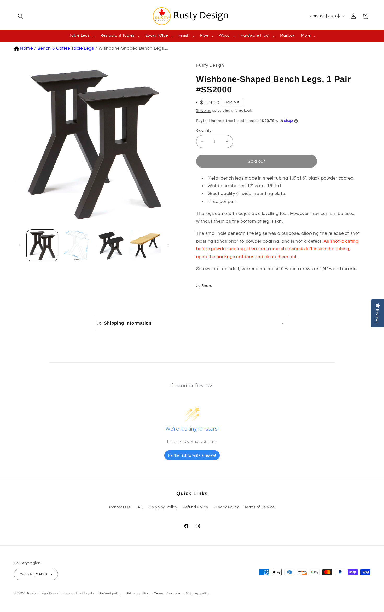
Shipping (203, 110)
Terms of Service (259, 507)
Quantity (203, 130)
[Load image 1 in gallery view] (42, 245)
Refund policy (110, 593)
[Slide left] (19, 245)
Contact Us (119, 507)
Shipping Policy (163, 507)
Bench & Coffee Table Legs (65, 48)
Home (26, 48)
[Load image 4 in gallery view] (145, 245)
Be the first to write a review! (192, 455)
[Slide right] (168, 245)
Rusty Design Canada (44, 593)
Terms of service (167, 593)
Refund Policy (195, 507)
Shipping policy (198, 593)
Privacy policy (138, 593)
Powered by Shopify (78, 593)
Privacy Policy (226, 507)
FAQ (140, 507)
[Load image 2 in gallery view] (76, 245)
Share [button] (206, 286)
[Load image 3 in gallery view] (111, 245)
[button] (20, 16)
